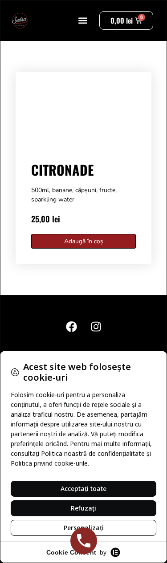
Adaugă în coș (83, 241)
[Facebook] (71, 326)
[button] (83, 20)
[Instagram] (96, 326)
